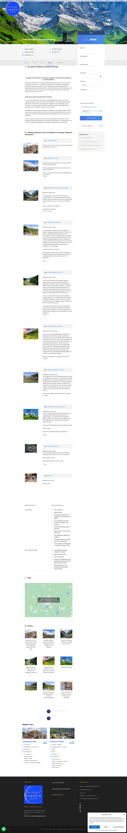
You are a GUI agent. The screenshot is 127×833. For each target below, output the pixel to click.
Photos (50, 62)
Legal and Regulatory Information (61, 789)
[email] (96, 0)
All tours (51, 3)
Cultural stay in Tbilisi (29, 741)
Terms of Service (94, 111)
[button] (124, 814)
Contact (62, 3)
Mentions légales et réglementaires (110, 830)
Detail (35, 62)
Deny (105, 827)
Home (42, 3)
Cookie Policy (98, 830)
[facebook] (98, 0)
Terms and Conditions (58, 782)
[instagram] (100, 0)
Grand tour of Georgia (57, 741)
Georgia (78, 3)
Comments (59, 62)
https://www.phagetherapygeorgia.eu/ (35, 816)
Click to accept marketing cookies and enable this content (49, 600)
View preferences (118, 827)
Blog (70, 3)
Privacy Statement (85, 113)
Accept (94, 827)
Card (42, 62)
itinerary (26, 62)
